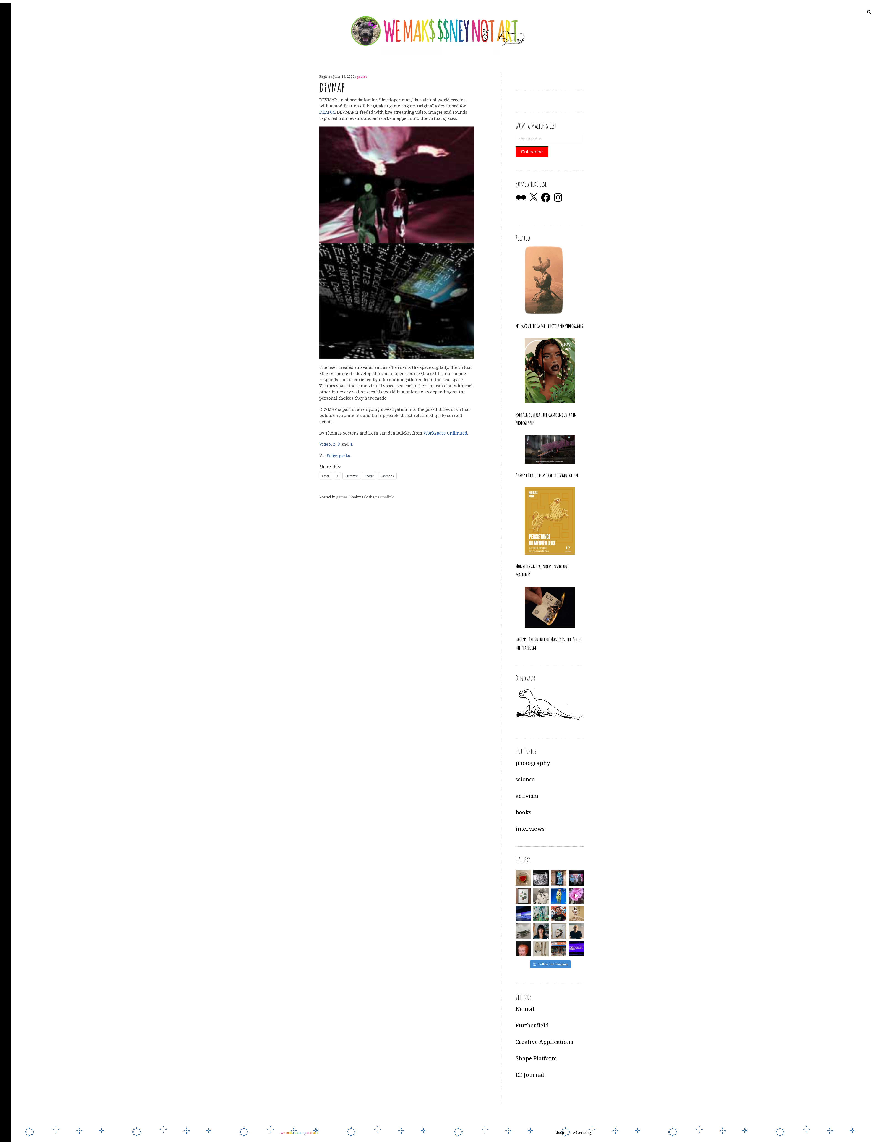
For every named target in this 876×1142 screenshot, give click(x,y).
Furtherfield (532, 1025)
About (559, 1132)
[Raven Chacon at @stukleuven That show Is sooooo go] (523, 913)
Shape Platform (536, 1058)
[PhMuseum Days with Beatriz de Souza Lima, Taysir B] (558, 931)
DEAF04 (327, 112)
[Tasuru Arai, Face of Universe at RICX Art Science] (576, 896)
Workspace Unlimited (445, 433)
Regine (325, 76)
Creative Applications (544, 1042)
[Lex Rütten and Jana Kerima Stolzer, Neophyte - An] (558, 878)
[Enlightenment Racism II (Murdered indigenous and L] (523, 896)
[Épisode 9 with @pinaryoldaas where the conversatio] (558, 896)
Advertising (582, 1132)
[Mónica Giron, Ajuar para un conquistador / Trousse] (541, 949)
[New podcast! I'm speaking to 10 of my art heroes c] (576, 931)
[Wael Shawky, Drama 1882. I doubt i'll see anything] (576, 878)
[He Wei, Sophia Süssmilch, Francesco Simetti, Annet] (541, 896)
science (525, 779)
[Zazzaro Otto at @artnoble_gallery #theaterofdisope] (523, 931)
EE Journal (530, 1075)
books (523, 812)
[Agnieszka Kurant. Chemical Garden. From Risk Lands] (541, 913)
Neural (525, 1009)
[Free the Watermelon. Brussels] (558, 949)
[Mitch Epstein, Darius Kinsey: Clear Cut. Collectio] (541, 878)
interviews (530, 829)
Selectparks (338, 455)
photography (533, 763)
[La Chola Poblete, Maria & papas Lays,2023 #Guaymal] (576, 913)
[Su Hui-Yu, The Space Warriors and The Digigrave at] (576, 949)
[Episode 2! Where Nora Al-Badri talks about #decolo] (541, 931)
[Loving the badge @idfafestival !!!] (523, 878)
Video (325, 444)
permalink (384, 497)
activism (527, 796)
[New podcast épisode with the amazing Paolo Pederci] (558, 913)
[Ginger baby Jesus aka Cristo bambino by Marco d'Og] (523, 949)
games (362, 76)
